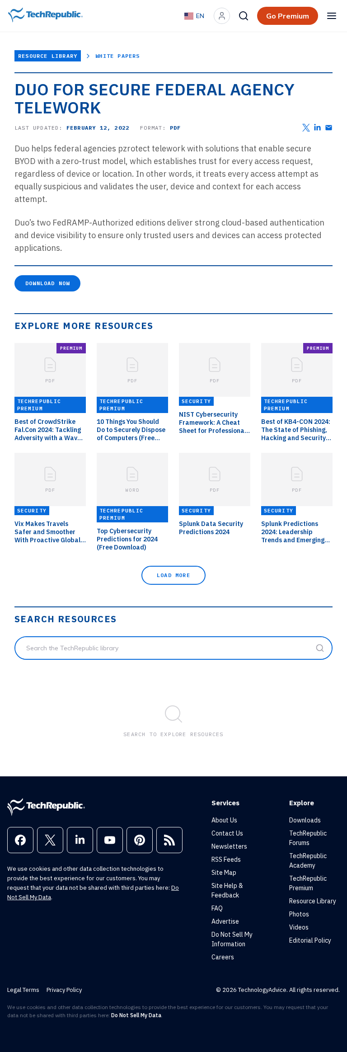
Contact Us (227, 833)
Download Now (47, 283)
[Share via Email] (329, 128)
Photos (299, 914)
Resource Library (47, 55)
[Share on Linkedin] (317, 128)
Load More (173, 575)
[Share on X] (306, 128)
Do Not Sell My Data (136, 1015)
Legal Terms (23, 990)
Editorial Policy (310, 940)
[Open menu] (332, 16)
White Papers (117, 55)
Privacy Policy (64, 990)
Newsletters (229, 846)
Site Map (223, 873)
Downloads (305, 820)
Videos (299, 927)
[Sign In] (222, 16)
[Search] (243, 16)
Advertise (225, 921)
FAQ (217, 908)
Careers (222, 957)
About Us (224, 820)
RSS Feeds (226, 859)
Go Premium (287, 15)
